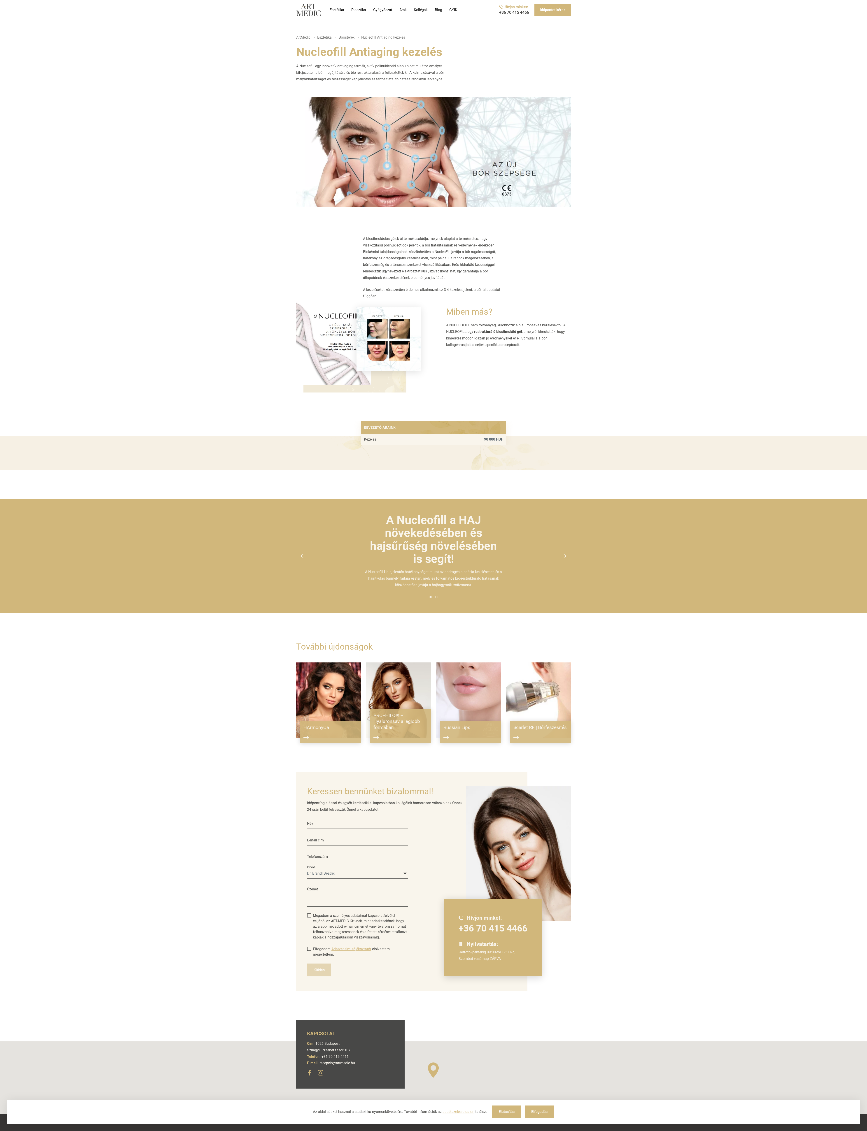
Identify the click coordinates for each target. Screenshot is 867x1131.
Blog (438, 10)
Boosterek (346, 37)
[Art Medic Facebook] (309, 1074)
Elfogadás (539, 1112)
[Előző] (303, 556)
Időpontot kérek (552, 10)
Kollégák (421, 10)
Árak (403, 10)
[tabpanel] (433, 550)
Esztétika (337, 10)
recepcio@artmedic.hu (337, 1063)
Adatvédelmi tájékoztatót (351, 949)
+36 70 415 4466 (514, 12)
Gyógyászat (382, 10)
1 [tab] (430, 597)
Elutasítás (507, 1112)
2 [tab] (436, 597)
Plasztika (358, 10)
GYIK (453, 10)
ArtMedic (303, 37)
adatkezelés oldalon (458, 1112)
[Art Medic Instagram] (320, 1074)
